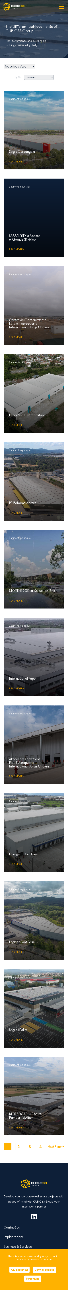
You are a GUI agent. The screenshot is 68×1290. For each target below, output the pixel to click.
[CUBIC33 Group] (13, 7)
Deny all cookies (44, 1269)
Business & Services (18, 1247)
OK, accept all (19, 1269)
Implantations (14, 1237)
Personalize (32, 1278)
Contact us (12, 1227)
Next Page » (56, 1146)
